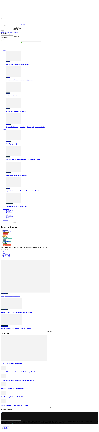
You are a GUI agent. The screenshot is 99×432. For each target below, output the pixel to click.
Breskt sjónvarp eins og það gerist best (16, 175)
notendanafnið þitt (17, 28)
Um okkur (5, 220)
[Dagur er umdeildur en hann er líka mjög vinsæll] (13, 76)
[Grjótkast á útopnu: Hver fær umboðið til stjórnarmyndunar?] (3, 369)
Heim (2, 223)
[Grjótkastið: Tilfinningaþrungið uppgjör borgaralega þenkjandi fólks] (13, 123)
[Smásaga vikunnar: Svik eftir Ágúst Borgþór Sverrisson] (11, 324)
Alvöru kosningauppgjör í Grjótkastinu (11, 363)
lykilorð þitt (15, 29)
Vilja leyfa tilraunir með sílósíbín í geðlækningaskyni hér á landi (23, 190)
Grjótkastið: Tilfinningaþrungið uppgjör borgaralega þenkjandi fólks (25, 127)
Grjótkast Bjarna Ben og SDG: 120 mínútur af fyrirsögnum (17, 380)
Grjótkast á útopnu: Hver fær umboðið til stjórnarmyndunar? (18, 372)
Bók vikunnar (9, 212)
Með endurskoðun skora (8, 256)
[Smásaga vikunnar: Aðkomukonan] (25, 292)
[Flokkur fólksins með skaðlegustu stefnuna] (13, 60)
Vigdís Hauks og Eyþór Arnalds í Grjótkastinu (13, 397)
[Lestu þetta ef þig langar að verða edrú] (13, 202)
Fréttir (4, 50)
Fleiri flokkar (6, 209)
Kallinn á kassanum (10, 216)
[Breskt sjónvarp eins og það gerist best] (13, 171)
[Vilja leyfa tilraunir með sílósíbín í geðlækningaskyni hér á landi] (13, 187)
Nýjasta (4, 251)
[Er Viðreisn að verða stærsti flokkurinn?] (13, 91)
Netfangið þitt (16, 36)
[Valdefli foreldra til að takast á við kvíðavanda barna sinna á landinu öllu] (13, 155)
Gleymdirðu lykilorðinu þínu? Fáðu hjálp (9, 32)
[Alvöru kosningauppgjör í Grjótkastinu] (24, 360)
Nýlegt (4, 253)
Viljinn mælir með (10, 218)
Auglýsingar (5, 427)
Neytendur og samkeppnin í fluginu (16, 111)
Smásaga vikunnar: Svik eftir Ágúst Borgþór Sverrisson (16, 328)
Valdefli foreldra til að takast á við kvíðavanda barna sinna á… (23, 159)
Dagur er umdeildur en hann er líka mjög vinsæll (19, 80)
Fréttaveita (8, 61)
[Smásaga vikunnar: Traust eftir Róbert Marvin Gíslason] (11, 308)
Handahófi (5, 257)
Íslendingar (8, 215)
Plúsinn (4, 129)
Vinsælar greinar (6, 254)
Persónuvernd (6, 426)
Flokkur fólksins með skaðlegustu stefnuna (17, 64)
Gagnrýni (5, 236)
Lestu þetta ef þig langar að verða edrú (16, 206)
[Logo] (11, 47)
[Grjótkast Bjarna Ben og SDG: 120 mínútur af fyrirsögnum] (3, 377)
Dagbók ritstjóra (9, 213)
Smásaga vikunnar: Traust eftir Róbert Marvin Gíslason (16, 312)
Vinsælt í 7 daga (6, 255)
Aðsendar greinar (9, 203)
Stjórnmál (5, 242)
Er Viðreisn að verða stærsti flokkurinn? (17, 95)
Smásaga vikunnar (7, 241)
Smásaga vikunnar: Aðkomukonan (10, 296)
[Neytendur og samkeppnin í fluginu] (13, 107)
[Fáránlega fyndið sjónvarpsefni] (13, 140)
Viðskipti (8, 217)
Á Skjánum (8, 124)
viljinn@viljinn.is (13, 423)
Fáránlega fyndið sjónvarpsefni (14, 144)
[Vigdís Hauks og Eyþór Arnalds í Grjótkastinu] (3, 394)
